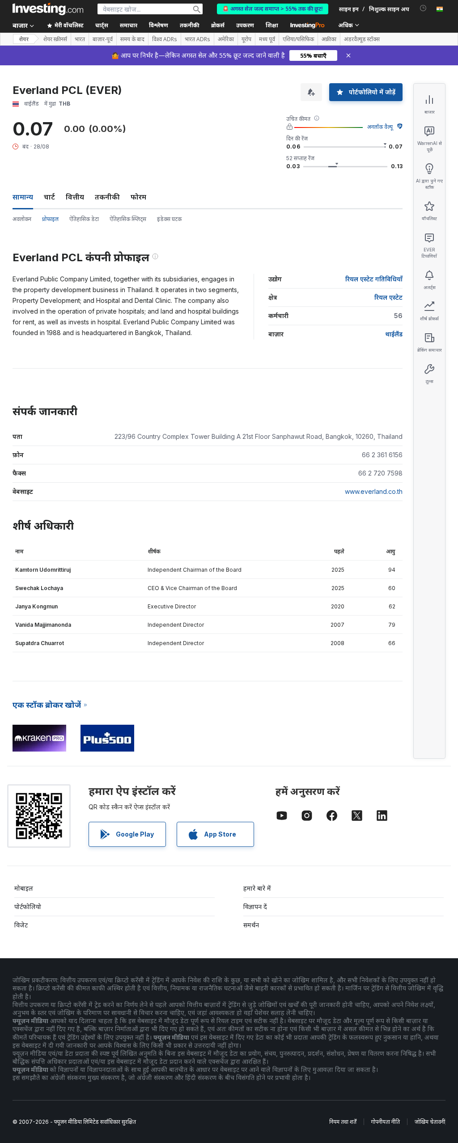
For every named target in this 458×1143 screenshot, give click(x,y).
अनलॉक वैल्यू (380, 126)
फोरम (138, 196)
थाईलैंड (394, 334)
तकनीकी (107, 196)
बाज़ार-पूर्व (103, 39)
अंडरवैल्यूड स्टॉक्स (362, 39)
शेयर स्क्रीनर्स (55, 39)
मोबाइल (23, 888)
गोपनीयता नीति (385, 1121)
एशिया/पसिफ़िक (298, 39)
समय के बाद (132, 39)
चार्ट (49, 196)
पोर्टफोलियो (27, 906)
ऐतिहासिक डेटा (84, 219)
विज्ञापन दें (255, 906)
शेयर (24, 39)
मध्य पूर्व (267, 39)
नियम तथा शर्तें (342, 1121)
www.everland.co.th (374, 491)
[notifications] (423, 8)
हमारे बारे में (257, 888)
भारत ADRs (197, 39)
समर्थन (251, 925)
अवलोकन (22, 219)
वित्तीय (75, 196)
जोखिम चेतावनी (430, 1121)
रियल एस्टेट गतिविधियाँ (374, 279)
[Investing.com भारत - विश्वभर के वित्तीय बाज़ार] (48, 9)
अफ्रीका (329, 39)
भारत (80, 39)
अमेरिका (226, 39)
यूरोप (246, 39)
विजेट (21, 925)
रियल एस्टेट (388, 297)
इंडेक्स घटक (169, 219)
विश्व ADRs (164, 39)
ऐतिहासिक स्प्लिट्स (128, 219)
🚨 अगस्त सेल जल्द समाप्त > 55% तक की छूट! (272, 9)
